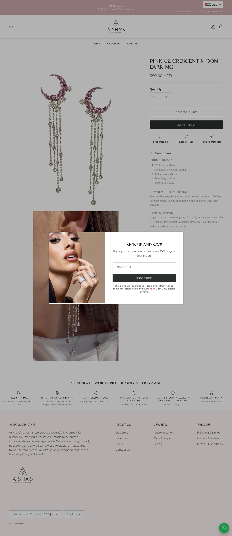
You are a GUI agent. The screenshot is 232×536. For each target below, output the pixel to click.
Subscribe (144, 278)
